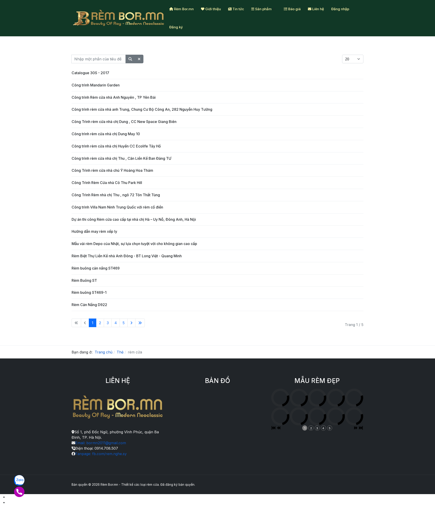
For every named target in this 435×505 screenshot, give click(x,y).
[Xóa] (139, 59)
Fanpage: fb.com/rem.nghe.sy (101, 453)
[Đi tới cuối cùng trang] (140, 323)
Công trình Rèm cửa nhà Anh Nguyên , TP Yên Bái (114, 97)
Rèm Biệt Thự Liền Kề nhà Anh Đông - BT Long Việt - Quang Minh (127, 256)
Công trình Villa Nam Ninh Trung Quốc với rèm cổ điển (117, 207)
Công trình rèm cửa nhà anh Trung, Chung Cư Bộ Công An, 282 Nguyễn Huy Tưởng (142, 109)
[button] (264, 9)
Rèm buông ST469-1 (89, 292)
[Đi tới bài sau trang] (131, 323)
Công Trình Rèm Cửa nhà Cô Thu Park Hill (107, 182)
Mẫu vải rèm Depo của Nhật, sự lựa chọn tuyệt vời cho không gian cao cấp (134, 243)
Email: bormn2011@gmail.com (100, 443)
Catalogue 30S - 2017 (90, 73)
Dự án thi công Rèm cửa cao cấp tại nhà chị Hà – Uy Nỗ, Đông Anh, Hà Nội (134, 219)
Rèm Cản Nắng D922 (89, 304)
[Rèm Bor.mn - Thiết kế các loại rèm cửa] (119, 18)
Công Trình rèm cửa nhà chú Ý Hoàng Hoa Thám (112, 170)
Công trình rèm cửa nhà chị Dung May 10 (106, 134)
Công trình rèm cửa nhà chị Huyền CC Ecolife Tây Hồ (116, 146)
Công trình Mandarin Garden (96, 85)
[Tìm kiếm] (130, 59)
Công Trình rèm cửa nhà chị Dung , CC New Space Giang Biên (124, 121)
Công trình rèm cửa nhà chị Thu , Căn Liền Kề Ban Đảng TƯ (121, 158)
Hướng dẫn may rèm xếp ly (94, 231)
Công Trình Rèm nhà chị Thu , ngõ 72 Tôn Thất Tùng (116, 195)
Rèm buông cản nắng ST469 (96, 268)
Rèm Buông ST (84, 280)
